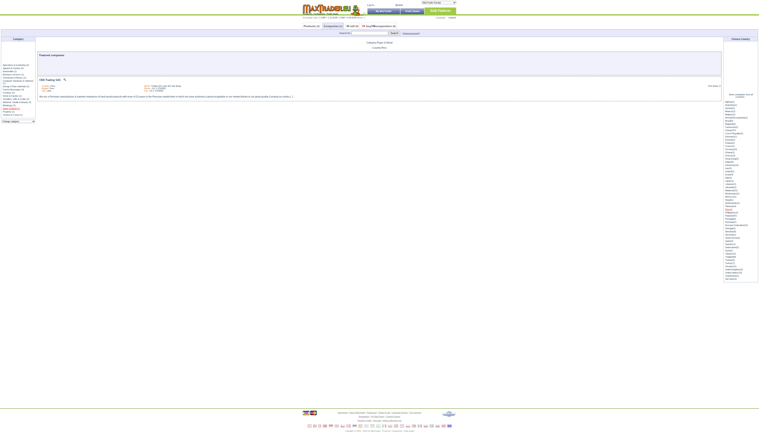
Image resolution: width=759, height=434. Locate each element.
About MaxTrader (357, 412)
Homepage (343, 412)
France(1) (730, 146)
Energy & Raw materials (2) (16, 86)
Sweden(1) (730, 244)
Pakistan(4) (730, 206)
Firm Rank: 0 (714, 86)
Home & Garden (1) (12, 96)
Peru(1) (729, 209)
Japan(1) (729, 181)
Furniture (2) (9, 93)
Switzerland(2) (732, 247)
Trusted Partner (393, 416)
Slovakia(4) (730, 231)
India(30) (729, 162)
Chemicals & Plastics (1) (14, 78)
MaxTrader (376, 431)
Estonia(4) (730, 140)
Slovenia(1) (730, 235)
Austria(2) (730, 108)
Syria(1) (729, 250)
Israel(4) (729, 174)
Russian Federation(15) (736, 225)
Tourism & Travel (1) (13, 115)
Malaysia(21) (731, 190)
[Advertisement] (18, 52)
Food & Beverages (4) (13, 89)
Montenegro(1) (732, 193)
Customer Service (400, 412)
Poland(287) (731, 216)
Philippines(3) (731, 212)
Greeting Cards (364, 420)
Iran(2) (728, 168)
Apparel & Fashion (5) (13, 68)
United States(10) (733, 272)
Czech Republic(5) (734, 133)
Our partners (415, 412)
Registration (364, 416)
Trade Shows (412, 11)
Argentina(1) (731, 105)
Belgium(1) (730, 114)
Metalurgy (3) (9, 105)
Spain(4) (729, 241)
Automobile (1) (10, 71)
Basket (399, 5)
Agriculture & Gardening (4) (16, 65)
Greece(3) (730, 155)
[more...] (361, 17)
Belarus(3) (730, 111)
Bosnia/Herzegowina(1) (736, 117)
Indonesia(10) (731, 165)
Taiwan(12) (730, 253)
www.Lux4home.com (392, 420)
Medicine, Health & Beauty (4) (17, 102)
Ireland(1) (729, 171)
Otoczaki (377, 420)
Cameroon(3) (731, 127)
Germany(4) (731, 149)
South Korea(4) (732, 238)
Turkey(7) (730, 263)
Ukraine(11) (730, 266)
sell (354, 26)
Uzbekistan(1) (732, 276)
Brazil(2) (729, 121)
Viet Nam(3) (731, 279)
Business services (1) (13, 74)
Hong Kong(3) (732, 159)
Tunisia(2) (730, 260)
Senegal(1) (730, 228)
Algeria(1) (729, 102)
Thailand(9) (730, 257)
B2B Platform (440, 10)
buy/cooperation (381, 26)
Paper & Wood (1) (11, 108)
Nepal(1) (729, 200)
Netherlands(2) (732, 203)
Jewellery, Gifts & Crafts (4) (16, 99)
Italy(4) (728, 178)
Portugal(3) (730, 219)
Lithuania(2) (730, 187)
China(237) (730, 130)
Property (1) (8, 112)
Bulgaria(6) (730, 124)
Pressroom (372, 412)
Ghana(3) (729, 152)
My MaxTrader (384, 11)
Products (312, 26)
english (452, 17)
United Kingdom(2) (734, 269)
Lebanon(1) (730, 184)
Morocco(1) (730, 197)
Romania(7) (730, 222)
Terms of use (384, 412)
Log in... (371, 5)
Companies (333, 26)
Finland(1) (730, 143)
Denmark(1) (731, 136)
